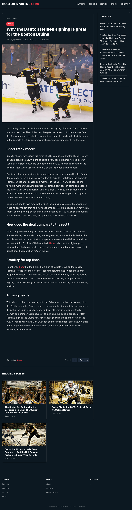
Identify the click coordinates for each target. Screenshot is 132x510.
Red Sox (93, 4)
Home (8, 19)
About (48, 484)
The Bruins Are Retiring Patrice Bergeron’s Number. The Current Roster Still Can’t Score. (21, 410)
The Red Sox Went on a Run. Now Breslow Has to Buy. (112, 79)
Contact (125, 4)
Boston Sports (20, 4)
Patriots (81, 4)
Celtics (104, 4)
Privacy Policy (52, 492)
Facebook (84, 360)
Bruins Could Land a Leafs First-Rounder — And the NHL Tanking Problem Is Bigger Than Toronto (21, 452)
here (21, 267)
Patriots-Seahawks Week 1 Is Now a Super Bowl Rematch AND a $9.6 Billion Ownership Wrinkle (113, 68)
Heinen (52, 243)
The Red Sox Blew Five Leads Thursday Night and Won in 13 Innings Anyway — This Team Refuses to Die (113, 39)
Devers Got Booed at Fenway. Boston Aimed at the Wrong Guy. (113, 26)
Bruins (114, 4)
